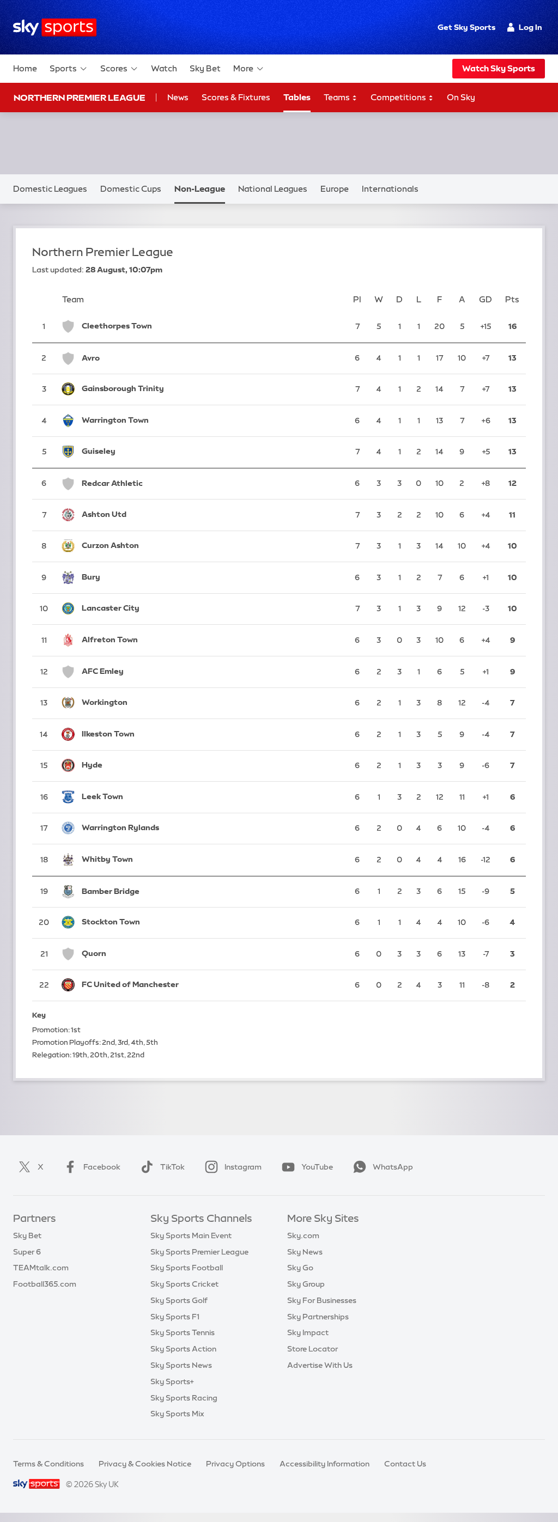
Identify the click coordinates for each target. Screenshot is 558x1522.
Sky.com (303, 1235)
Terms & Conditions (48, 1464)
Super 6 (27, 1252)
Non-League (199, 189)
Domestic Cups (130, 189)
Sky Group (306, 1284)
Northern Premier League (79, 97)
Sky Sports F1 (174, 1316)
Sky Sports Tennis (182, 1332)
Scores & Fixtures (236, 97)
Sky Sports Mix (177, 1413)
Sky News (305, 1252)
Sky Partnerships (318, 1316)
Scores (114, 68)
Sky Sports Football (186, 1267)
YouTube (317, 1167)
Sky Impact (308, 1332)
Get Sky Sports (466, 27)
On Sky (461, 97)
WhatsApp (393, 1167)
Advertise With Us (320, 1365)
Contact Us (405, 1464)
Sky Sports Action (183, 1349)
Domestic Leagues (50, 189)
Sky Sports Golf (179, 1300)
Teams (337, 97)
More (243, 68)
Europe (334, 189)
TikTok (172, 1167)
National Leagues (272, 189)
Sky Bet (205, 68)
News (178, 97)
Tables (297, 97)
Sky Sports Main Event (191, 1235)
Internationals (390, 189)
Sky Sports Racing (183, 1398)
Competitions (399, 97)
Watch (164, 68)
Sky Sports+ (172, 1381)
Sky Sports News (181, 1365)
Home (25, 68)
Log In (530, 27)
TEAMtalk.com (41, 1267)
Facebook (101, 1167)
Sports (63, 68)
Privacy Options (235, 1464)
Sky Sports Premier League (199, 1252)
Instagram (243, 1167)
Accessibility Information (324, 1464)
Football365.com (44, 1284)
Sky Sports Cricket (184, 1284)
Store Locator (312, 1349)
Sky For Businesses (321, 1300)
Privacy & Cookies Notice (145, 1464)
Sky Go (300, 1267)
